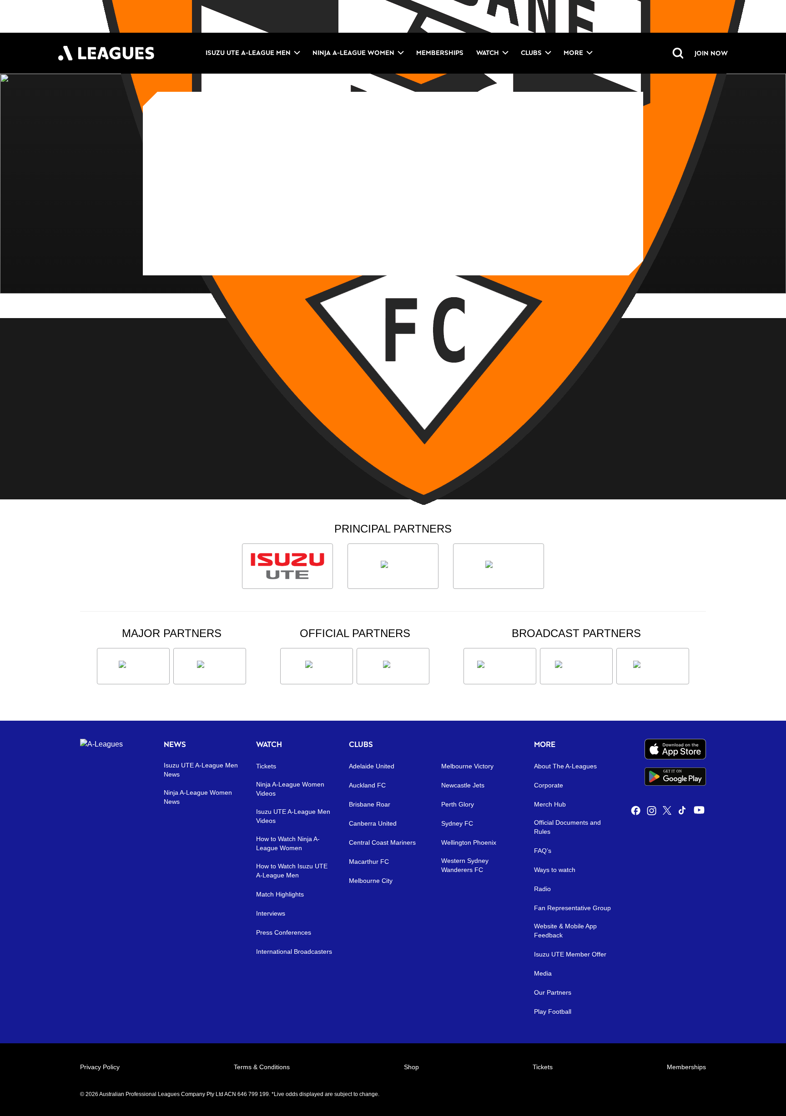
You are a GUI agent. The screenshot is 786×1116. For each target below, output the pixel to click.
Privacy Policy (100, 1067)
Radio (542, 888)
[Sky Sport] (653, 666)
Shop (411, 1067)
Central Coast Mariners (382, 842)
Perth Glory (457, 804)
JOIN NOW (711, 53)
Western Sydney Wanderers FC (465, 865)
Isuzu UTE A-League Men (248, 52)
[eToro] (210, 666)
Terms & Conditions (262, 1067)
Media (543, 973)
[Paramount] (576, 666)
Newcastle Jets (462, 785)
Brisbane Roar (369, 804)
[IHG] (393, 666)
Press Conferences (283, 932)
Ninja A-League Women (353, 52)
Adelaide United (371, 766)
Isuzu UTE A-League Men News (201, 770)
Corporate (548, 785)
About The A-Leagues (565, 766)
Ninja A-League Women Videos (290, 789)
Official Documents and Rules (567, 827)
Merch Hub (550, 804)
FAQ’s (542, 850)
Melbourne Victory (467, 766)
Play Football (552, 1011)
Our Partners (552, 992)
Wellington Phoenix (468, 842)
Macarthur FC (369, 861)
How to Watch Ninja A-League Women (288, 843)
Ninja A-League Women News (198, 797)
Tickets (266, 766)
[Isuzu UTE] (287, 566)
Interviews (270, 913)
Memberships (440, 52)
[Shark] (498, 566)
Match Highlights (280, 894)
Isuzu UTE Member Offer (570, 954)
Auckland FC (367, 785)
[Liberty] (133, 666)
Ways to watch (554, 869)
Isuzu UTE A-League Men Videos (293, 816)
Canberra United (373, 823)
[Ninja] (393, 566)
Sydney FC (457, 823)
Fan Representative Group (572, 908)
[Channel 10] (500, 666)
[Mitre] (317, 666)
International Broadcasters (294, 951)
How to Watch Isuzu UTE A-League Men (292, 870)
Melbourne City (371, 880)
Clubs (531, 52)
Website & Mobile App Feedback (565, 930)
